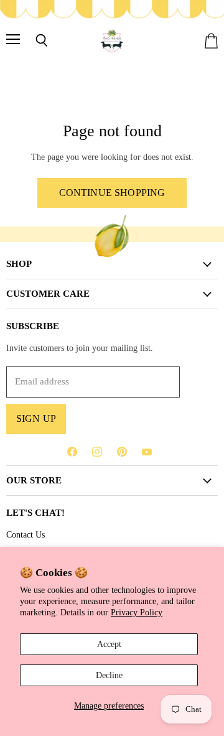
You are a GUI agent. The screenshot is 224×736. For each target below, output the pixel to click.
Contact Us (25, 534)
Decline (109, 675)
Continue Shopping (112, 192)
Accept (109, 644)
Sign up (36, 418)
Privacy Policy (136, 612)
